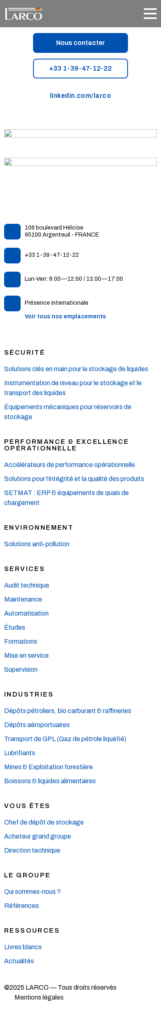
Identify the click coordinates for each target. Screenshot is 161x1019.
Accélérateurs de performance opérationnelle (69, 464)
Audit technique (26, 585)
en (128, 14)
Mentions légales (39, 997)
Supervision (21, 669)
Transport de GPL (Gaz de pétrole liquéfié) (65, 738)
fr (115, 14)
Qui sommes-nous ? (32, 891)
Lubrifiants (19, 752)
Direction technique (33, 850)
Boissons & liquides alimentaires (50, 780)
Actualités (19, 960)
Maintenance (23, 599)
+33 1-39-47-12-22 (80, 68)
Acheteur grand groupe (37, 836)
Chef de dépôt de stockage (44, 822)
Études (14, 627)
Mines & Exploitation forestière (48, 766)
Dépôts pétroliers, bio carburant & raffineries (67, 710)
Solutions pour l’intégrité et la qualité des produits (74, 478)
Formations (20, 641)
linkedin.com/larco (80, 95)
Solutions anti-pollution (36, 543)
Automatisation (26, 613)
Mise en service (26, 655)
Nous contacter (80, 42)
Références (21, 905)
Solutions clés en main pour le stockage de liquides (76, 368)
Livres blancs (23, 946)
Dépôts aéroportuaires (37, 724)
